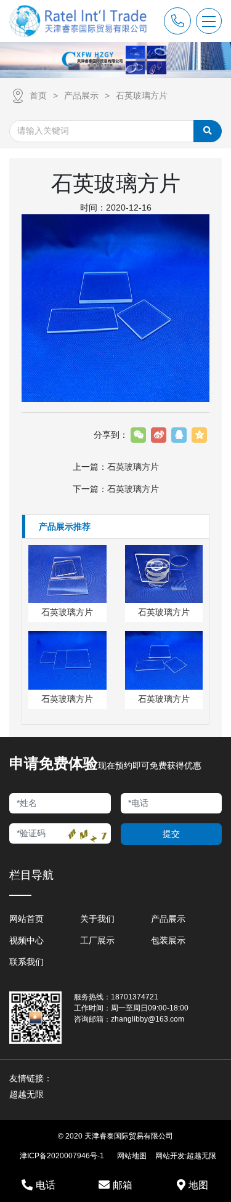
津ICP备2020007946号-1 (62, 1156)
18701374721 (134, 997)
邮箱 (122, 1185)
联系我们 (26, 962)
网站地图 (132, 1156)
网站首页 (26, 919)
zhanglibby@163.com (147, 1019)
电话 (45, 1185)
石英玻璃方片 (142, 95)
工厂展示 (97, 940)
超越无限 (201, 1156)
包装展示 (168, 940)
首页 (38, 95)
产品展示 (81, 95)
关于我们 (97, 919)
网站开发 (170, 1156)
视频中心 (26, 940)
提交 (171, 834)
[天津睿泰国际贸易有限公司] (78, 21)
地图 (198, 1185)
